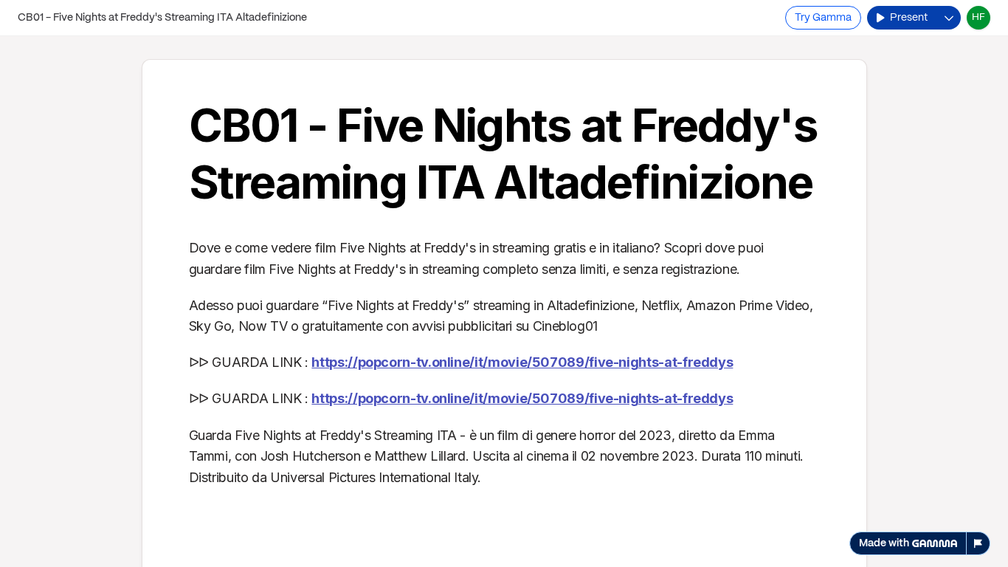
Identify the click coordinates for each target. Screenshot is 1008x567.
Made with (884, 543)
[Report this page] (978, 543)
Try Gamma (823, 18)
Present (909, 18)
